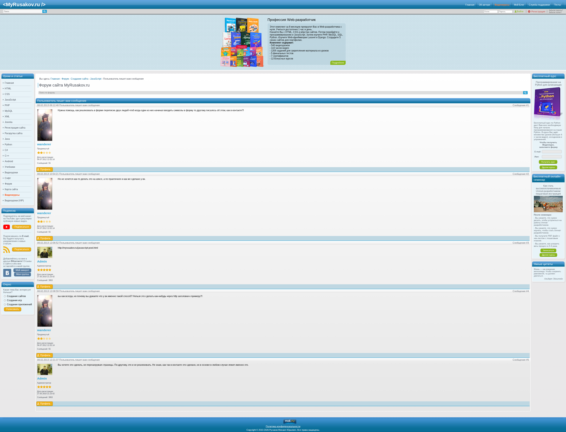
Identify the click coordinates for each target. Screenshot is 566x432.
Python (8, 144)
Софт (8, 178)
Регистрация (538, 11)
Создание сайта (79, 79)
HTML (8, 88)
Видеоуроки (11, 172)
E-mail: (537, 151)
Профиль (45, 169)
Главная (469, 5)
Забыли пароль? (556, 10)
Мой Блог (519, 5)
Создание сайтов (16, 296)
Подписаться (21, 227)
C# (6, 150)
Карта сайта (11, 189)
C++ (7, 155)
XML (7, 116)
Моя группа (22, 274)
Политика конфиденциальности (283, 426)
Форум (8, 183)
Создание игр (14, 300)
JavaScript (10, 99)
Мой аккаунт (22, 270)
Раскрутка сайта (13, 133)
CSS (7, 94)
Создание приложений (19, 304)
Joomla (8, 122)
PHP (7, 105)
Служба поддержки (539, 5)
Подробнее (338, 62)
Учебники (10, 167)
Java (7, 139)
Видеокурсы (502, 5)
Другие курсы (548, 167)
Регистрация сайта (15, 127)
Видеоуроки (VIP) (14, 200)
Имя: (536, 156)
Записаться (548, 250)
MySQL (9, 111)
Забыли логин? (555, 12)
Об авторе (484, 5)
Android (9, 161)
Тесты (557, 5)
